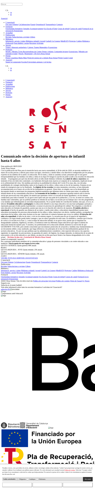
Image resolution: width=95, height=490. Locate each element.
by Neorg (85, 281)
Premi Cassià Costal (65, 58)
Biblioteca (9, 88)
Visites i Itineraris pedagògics (16, 47)
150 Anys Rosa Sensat (42, 54)
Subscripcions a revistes (21, 37)
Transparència (51, 24)
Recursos (32, 43)
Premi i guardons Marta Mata (16, 58)
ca (11, 12)
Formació (9, 82)
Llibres (32, 37)
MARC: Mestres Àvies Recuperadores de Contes (24, 52)
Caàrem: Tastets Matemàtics (37, 47)
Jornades (26, 29)
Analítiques (32, 479)
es (11, 15)
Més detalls (88, 479)
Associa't (4, 18)
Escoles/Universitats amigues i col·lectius (36, 62)
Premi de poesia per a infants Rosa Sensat (42, 58)
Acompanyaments (36, 29)
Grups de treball (63, 29)
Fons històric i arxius (21, 43)
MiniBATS (65, 41)
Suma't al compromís (13, 62)
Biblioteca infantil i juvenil (35, 41)
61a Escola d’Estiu (50, 29)
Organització (40, 24)
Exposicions (52, 47)
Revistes (9, 37)
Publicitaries (42, 479)
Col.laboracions (24, 24)
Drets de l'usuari (76, 281)
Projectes (72, 41)
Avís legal (52, 281)
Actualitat (9, 84)
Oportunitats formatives (14, 29)
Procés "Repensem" (26, 54)
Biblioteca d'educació (85, 271)
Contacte (59, 24)
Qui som (9, 24)
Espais (32, 24)
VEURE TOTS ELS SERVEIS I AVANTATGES (19, 258)
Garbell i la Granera (53, 41)
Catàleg (79, 41)
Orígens (15, 24)
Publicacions (10, 86)
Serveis (8, 91)
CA (7, 10)
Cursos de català (76, 29)
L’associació (10, 80)
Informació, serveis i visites (15, 41)
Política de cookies (63, 281)
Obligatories (22, 479)
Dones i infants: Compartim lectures (55, 52)
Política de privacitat (40, 281)
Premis (8, 95)
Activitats (39, 43)
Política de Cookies (70, 470)
